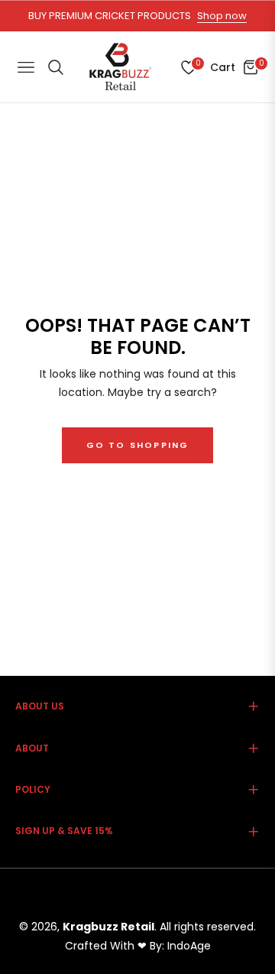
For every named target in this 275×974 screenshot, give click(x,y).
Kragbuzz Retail (108, 926)
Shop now (222, 15)
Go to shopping (137, 445)
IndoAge (189, 945)
